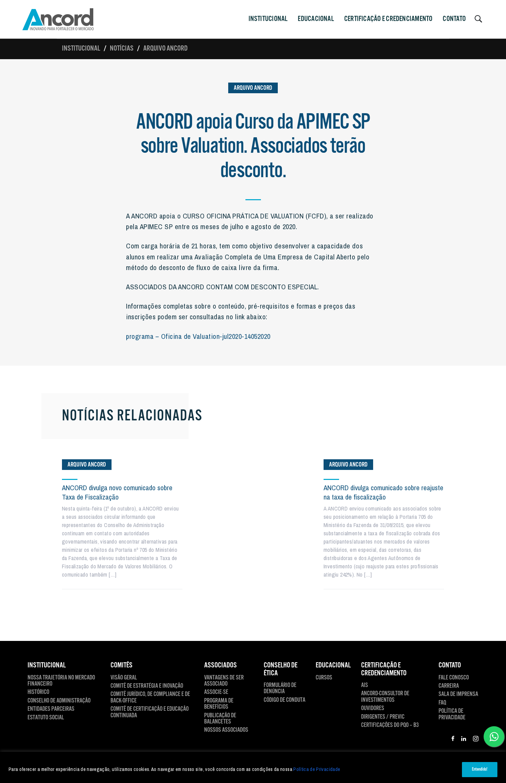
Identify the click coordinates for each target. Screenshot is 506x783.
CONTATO (454, 18)
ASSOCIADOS (220, 665)
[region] (253, 767)
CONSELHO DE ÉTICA (280, 669)
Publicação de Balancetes (220, 718)
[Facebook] (452, 740)
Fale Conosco (454, 678)
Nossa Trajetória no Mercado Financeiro (61, 681)
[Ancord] (58, 19)
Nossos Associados (226, 730)
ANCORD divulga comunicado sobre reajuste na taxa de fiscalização (383, 492)
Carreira (449, 686)
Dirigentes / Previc (382, 717)
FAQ (442, 703)
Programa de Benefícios (218, 704)
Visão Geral (123, 678)
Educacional (316, 18)
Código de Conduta (284, 700)
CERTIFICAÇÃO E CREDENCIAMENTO (388, 18)
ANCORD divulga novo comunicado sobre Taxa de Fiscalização (117, 492)
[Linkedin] (463, 740)
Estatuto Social (46, 718)
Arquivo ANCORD (165, 48)
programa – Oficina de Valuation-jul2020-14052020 (198, 336)
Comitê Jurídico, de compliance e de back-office (150, 697)
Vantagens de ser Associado (224, 681)
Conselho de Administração (59, 701)
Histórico (38, 692)
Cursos (324, 678)
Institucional (81, 48)
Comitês (121, 665)
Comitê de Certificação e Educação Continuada (149, 712)
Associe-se (216, 692)
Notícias (122, 48)
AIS (364, 685)
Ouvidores (372, 708)
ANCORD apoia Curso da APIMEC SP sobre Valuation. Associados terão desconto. (253, 146)
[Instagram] (475, 740)
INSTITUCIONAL (268, 18)
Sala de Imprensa (458, 694)
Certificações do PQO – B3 (390, 725)
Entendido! (479, 769)
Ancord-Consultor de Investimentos (385, 696)
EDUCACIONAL (333, 665)
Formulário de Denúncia (280, 688)
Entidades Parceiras (51, 709)
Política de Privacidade (316, 769)
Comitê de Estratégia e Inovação (146, 686)
